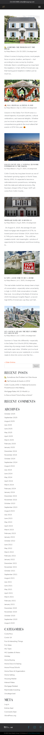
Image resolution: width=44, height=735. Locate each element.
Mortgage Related (11, 686)
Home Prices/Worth (12, 667)
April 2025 (8, 436)
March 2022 (9, 552)
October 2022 (9, 541)
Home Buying (9, 660)
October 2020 (9, 615)
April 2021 (8, 593)
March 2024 (9, 485)
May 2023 (8, 522)
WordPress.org (10, 715)
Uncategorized (32, 51)
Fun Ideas (8, 645)
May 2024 (8, 477)
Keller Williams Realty (34, 733)
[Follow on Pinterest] (40, 727)
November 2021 (10, 567)
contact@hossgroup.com (26, 2)
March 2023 (9, 530)
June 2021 (8, 586)
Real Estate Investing (12, 690)
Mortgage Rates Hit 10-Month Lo (18, 220)
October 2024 (9, 458)
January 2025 (9, 447)
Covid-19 (8, 637)
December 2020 (10, 608)
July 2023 (8, 515)
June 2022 (8, 544)
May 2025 (8, 432)
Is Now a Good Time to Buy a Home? (19, 278)
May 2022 (8, 548)
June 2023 (8, 518)
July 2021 (8, 582)
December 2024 (10, 451)
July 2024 (8, 470)
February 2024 (10, 488)
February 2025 (10, 444)
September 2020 (10, 619)
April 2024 (8, 481)
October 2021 (9, 571)
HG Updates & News (12, 652)
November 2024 (10, 455)
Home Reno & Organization (14, 671)
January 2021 (9, 604)
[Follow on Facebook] (28, 727)
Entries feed (8, 708)
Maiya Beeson (11, 51)
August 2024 (9, 466)
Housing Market (10, 679)
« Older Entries (9, 362)
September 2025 (10, 417)
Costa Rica (8, 634)
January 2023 (9, 537)
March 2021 (9, 597)
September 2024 (10, 462)
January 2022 (9, 559)
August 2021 (9, 578)
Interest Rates (9, 682)
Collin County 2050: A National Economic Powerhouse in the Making (21, 165)
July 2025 (8, 425)
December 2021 (10, 563)
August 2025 (9, 421)
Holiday (7, 656)
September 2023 (10, 507)
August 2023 (9, 511)
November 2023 (10, 500)
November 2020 (10, 612)
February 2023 (10, 533)
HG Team (8, 649)
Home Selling (9, 675)
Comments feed (10, 712)
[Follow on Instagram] (34, 727)
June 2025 (8, 429)
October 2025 (9, 414)
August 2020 (9, 623)
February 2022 (10, 556)
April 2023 (8, 526)
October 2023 (9, 503)
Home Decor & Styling (12, 664)
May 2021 (8, 589)
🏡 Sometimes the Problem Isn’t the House (20, 377)
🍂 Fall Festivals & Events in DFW (18, 105)
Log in (6, 704)
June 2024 (8, 473)
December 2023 (10, 496)
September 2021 (10, 574)
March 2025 (9, 440)
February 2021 (10, 601)
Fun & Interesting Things (13, 641)
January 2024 (9, 492)
